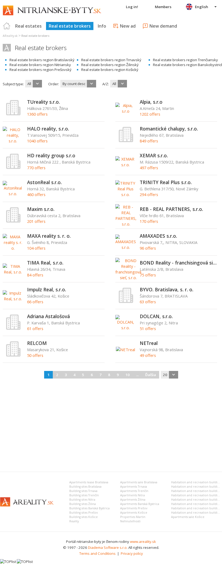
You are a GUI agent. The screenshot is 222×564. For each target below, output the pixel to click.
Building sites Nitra (82, 499)
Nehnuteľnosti (130, 521)
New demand (163, 26)
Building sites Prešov (83, 512)
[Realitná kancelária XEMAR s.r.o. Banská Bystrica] (125, 164)
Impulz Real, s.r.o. (46, 289)
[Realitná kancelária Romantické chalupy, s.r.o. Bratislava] (126, 141)
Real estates (28, 26)
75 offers (148, 275)
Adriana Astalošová (48, 316)
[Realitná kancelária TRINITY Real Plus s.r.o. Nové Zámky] (125, 194)
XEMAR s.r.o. (154, 155)
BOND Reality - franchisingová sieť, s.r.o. (178, 263)
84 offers (35, 275)
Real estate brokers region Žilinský (110, 64)
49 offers (148, 355)
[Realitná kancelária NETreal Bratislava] (125, 349)
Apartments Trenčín (134, 491)
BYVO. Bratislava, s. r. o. (166, 289)
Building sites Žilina (82, 504)
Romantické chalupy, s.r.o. (169, 129)
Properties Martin (132, 517)
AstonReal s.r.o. (44, 182)
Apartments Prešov (133, 508)
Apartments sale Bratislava (138, 482)
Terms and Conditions (97, 553)
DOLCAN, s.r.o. (156, 316)
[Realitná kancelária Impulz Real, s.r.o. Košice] (13, 298)
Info (102, 26)
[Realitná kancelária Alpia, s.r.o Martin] (125, 111)
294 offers (149, 194)
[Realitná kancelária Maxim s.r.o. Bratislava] (13, 221)
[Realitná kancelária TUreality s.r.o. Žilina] (13, 114)
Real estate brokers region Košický (109, 69)
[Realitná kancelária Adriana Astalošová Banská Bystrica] (13, 328)
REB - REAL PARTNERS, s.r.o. (171, 209)
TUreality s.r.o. (43, 102)
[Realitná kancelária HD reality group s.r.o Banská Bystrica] (13, 168)
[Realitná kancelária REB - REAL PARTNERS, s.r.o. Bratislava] (125, 224)
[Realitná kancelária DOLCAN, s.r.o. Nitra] (125, 327)
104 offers (36, 248)
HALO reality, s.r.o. (48, 129)
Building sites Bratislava (85, 486)
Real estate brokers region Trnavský (111, 59)
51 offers (148, 328)
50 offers (35, 355)
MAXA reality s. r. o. (49, 236)
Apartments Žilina (132, 499)
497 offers (149, 167)
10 (127, 374)
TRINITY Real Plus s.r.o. (166, 182)
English (201, 6)
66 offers (35, 301)
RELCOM (37, 343)
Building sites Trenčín (84, 495)
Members (163, 6)
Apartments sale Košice (187, 517)
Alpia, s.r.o (151, 102)
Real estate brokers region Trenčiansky (185, 59)
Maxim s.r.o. (40, 209)
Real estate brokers (70, 26)
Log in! (132, 6)
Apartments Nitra (132, 495)
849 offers (149, 141)
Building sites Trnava (83, 491)
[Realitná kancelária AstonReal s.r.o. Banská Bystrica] (13, 193)
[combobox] (33, 83)
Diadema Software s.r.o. (108, 547)
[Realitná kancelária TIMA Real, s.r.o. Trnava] (13, 272)
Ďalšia (150, 374)
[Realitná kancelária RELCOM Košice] (13, 355)
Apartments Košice (133, 512)
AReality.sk (10, 36)
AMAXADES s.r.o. (158, 236)
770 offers (36, 167)
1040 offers (37, 141)
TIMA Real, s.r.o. (45, 263)
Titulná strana (7, 26)
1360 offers (37, 114)
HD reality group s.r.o (51, 155)
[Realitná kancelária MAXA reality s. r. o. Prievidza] (13, 248)
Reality (74, 521)
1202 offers (150, 114)
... (137, 374)
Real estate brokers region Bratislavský (41, 59)
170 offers (149, 221)
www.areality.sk (143, 541)
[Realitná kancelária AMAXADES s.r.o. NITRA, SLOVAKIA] (125, 247)
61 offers (35, 328)
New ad (128, 26)
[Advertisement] (111, 424)
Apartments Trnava (133, 486)
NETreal (149, 343)
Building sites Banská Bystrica (89, 508)
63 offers (148, 301)
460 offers (36, 194)
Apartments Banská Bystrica (139, 504)
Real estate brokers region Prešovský (40, 69)
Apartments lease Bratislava (88, 482)
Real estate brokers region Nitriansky (40, 64)
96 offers (148, 248)
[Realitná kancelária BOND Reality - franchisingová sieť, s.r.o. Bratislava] (128, 277)
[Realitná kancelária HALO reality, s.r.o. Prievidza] (13, 141)
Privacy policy (132, 553)
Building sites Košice (83, 517)
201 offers (36, 221)
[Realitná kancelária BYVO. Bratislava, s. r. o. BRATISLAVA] (126, 302)
